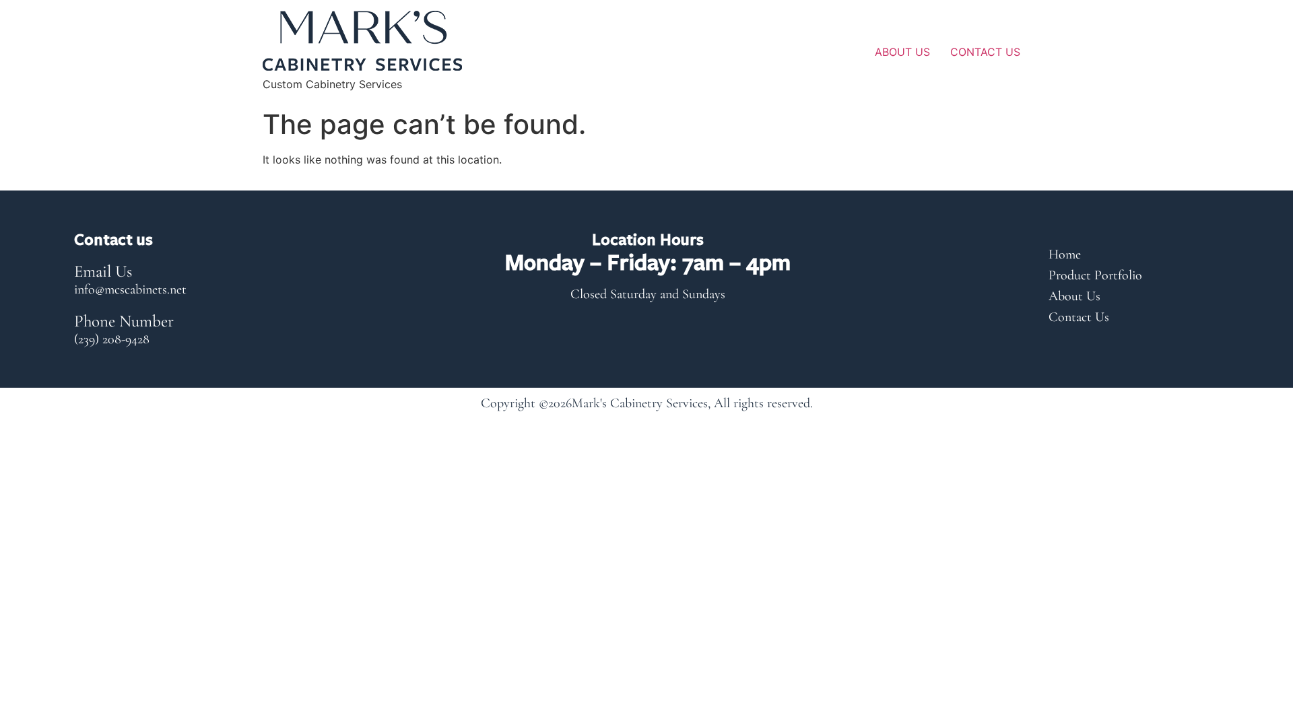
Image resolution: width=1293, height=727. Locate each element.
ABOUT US (902, 52)
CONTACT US (985, 52)
